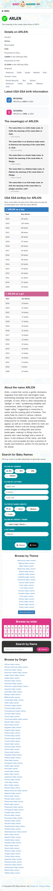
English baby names (12, 730)
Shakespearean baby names (15, 832)
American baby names (13, 670)
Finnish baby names (12, 736)
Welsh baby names (11, 870)
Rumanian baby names (13, 818)
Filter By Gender (12, 466)
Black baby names (26, 566)
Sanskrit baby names (12, 823)
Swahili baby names (12, 840)
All (10, 509)
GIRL (32, 471)
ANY (10, 471)
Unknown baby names (13, 865)
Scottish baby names (12, 829)
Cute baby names (26, 596)
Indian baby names (11, 766)
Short (20, 509)
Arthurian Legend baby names (16, 686)
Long (10, 514)
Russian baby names (12, 821)
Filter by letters (13, 482)
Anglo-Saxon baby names (14, 675)
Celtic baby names (11, 703)
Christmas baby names (26, 580)
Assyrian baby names (12, 689)
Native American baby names (15, 791)
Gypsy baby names (11, 752)
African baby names (12, 664)
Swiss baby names (11, 845)
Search (21, 545)
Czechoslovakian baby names (16, 719)
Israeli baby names (11, 771)
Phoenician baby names (13, 801)
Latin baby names (11, 782)
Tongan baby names (12, 854)
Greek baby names (11, 749)
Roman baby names (12, 815)
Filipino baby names (12, 733)
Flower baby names (26, 604)
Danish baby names (12, 722)
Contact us (34, 886)
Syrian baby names (11, 848)
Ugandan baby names (13, 859)
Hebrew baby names (12, 758)
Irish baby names (11, 769)
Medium (33, 509)
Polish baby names (11, 804)
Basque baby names (12, 694)
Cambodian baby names (14, 700)
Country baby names (26, 591)
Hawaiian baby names (13, 755)
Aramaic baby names (12, 681)
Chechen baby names (13, 705)
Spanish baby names (12, 837)
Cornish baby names (12, 714)
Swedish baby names (12, 843)
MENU (6, 11)
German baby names (12, 747)
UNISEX (12, 476)
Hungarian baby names (13, 763)
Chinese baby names (12, 708)
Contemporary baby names (15, 711)
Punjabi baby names (12, 812)
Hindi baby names (11, 760)
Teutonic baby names (12, 851)
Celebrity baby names (26, 577)
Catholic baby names (26, 574)
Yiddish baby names (12, 873)
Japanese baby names (13, 777)
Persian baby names (12, 799)
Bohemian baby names (26, 569)
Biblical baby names (26, 563)
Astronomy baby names (26, 560)
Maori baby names (11, 785)
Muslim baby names (12, 788)
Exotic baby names (26, 602)
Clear (33, 545)
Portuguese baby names (14, 810)
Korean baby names (12, 780)
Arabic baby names (11, 678)
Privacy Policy (44, 886)
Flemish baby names (12, 738)
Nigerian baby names (12, 793)
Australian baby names (13, 692)
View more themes (26, 612)
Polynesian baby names (13, 807)
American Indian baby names (15, 672)
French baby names (12, 741)
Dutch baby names (11, 725)
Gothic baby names (26, 607)
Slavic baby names (11, 834)
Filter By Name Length (15, 504)
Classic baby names (26, 582)
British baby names (26, 571)
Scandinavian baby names (14, 826)
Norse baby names (11, 796)
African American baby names (16, 667)
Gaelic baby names (11, 744)
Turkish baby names (12, 856)
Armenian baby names (13, 684)
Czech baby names (11, 716)
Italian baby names (11, 774)
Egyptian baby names (12, 727)
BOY (21, 471)
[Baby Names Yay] (26, 4)
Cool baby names (26, 588)
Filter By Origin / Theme (15, 520)
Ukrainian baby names (13, 862)
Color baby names (26, 585)
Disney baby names (26, 599)
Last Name (9, 529)
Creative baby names (26, 593)
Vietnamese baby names (14, 867)
